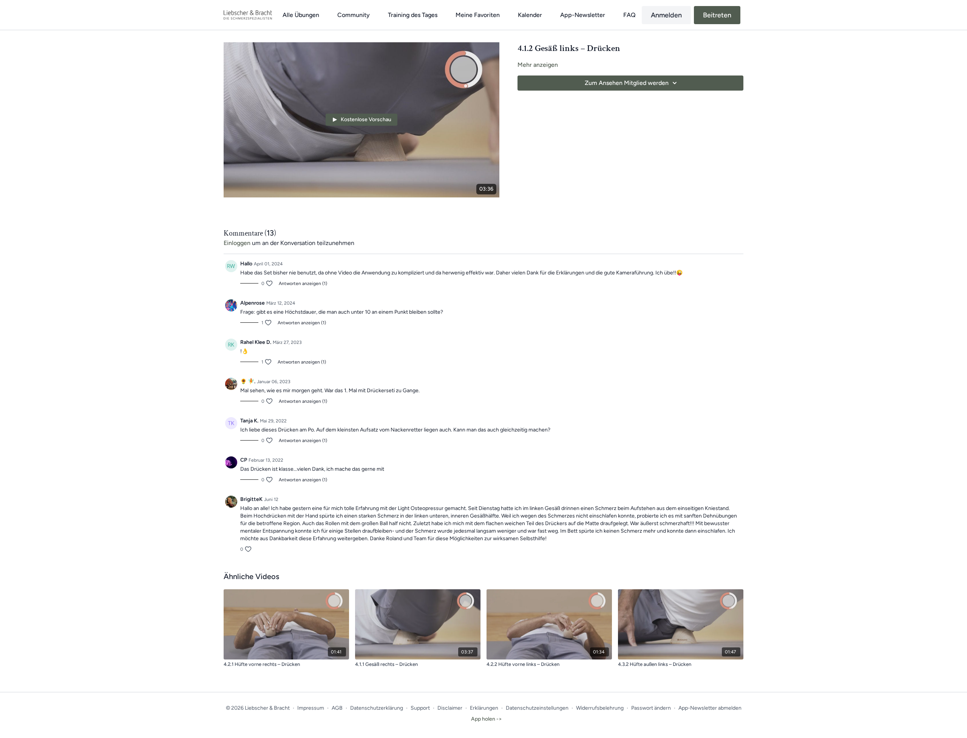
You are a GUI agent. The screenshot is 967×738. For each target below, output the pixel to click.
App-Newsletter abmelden (709, 708)
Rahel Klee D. (255, 342)
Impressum (310, 708)
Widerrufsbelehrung (600, 708)
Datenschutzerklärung (376, 708)
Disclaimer (449, 708)
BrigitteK (251, 499)
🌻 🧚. (247, 381)
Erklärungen (484, 708)
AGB (337, 708)
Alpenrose (252, 303)
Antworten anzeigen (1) (303, 283)
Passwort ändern (651, 708)
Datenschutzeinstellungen (537, 708)
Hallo (246, 263)
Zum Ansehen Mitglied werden (627, 82)
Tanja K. (249, 421)
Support (420, 708)
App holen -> (486, 719)
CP (243, 460)
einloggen (237, 243)
